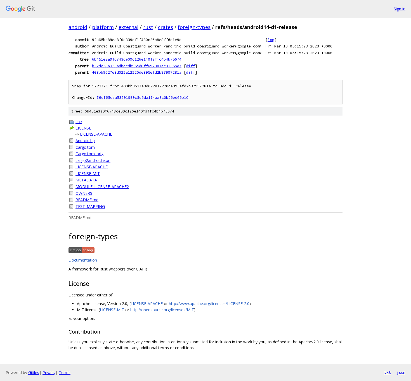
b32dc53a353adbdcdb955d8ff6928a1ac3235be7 (136, 65)
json (400, 372)
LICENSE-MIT (87, 173)
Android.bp (85, 140)
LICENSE (83, 128)
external (128, 27)
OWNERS (83, 193)
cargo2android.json (92, 160)
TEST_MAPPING (90, 206)
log (271, 39)
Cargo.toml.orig (89, 153)
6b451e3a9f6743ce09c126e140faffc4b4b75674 (136, 59)
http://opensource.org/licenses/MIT (162, 309)
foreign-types (194, 27)
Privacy (48, 372)
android (77, 27)
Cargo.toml (85, 147)
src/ (78, 121)
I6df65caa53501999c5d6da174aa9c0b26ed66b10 (142, 97)
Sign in (399, 8)
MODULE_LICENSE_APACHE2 (102, 186)
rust (148, 27)
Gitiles (33, 372)
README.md (86, 199)
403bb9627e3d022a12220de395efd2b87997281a (136, 72)
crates (165, 27)
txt (387, 372)
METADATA (86, 180)
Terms (64, 372)
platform (103, 27)
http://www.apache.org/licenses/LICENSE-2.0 (209, 303)
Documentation (82, 260)
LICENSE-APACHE (96, 134)
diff (190, 65)
